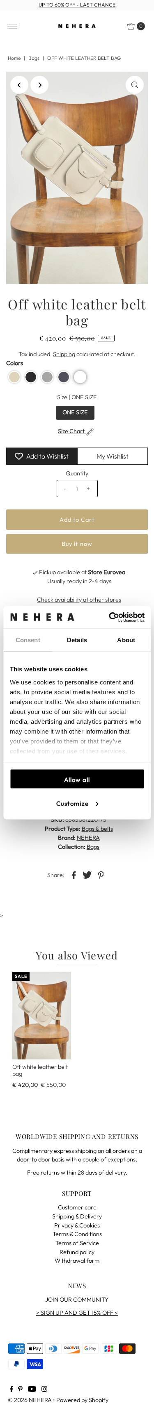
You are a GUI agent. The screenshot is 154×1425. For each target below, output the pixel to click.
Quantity (77, 473)
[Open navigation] (12, 26)
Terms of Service (77, 1243)
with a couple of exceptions (101, 1159)
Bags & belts (97, 828)
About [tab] (126, 639)
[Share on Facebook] (74, 874)
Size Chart (72, 431)
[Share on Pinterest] (101, 874)
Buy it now (77, 544)
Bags (33, 58)
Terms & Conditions (77, 1234)
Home (14, 58)
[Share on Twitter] (87, 874)
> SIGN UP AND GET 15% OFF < (77, 1312)
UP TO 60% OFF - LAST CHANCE (77, 5)
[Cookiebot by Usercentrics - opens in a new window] (110, 617)
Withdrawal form (77, 1260)
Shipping (64, 354)
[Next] (39, 85)
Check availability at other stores (79, 599)
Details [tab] (77, 639)
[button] (14, 377)
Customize (72, 803)
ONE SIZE (75, 412)
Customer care (77, 1207)
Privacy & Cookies (77, 1225)
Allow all (77, 780)
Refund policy (77, 1252)
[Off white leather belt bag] (41, 1015)
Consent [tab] (28, 639)
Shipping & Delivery (77, 1216)
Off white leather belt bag (40, 1070)
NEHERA (88, 837)
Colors (14, 363)
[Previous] (19, 85)
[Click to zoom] (135, 85)
